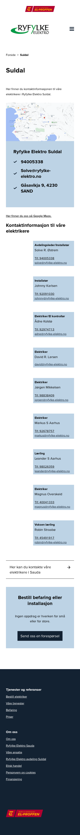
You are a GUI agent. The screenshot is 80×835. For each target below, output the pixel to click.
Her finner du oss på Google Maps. (29, 216)
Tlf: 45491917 (44, 537)
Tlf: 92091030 (44, 293)
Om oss (11, 739)
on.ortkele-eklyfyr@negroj (51, 399)
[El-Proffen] (40, 9)
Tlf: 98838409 (44, 395)
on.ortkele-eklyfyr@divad (51, 364)
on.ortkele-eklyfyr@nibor (51, 542)
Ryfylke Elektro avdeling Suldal (26, 759)
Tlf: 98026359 (44, 466)
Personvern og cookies (21, 772)
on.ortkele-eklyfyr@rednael (52, 471)
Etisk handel (14, 765)
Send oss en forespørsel (40, 636)
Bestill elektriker (16, 696)
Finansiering (14, 779)
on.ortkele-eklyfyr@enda (50, 333)
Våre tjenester (15, 703)
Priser (9, 716)
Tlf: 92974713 (44, 329)
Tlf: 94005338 (44, 258)
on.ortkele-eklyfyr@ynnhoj (52, 298)
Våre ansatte (14, 752)
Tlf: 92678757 (44, 431)
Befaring (11, 710)
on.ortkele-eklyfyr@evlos (51, 262)
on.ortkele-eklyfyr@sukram (52, 435)
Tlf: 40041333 (44, 502)
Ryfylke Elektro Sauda (20, 745)
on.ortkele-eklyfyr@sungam (52, 506)
